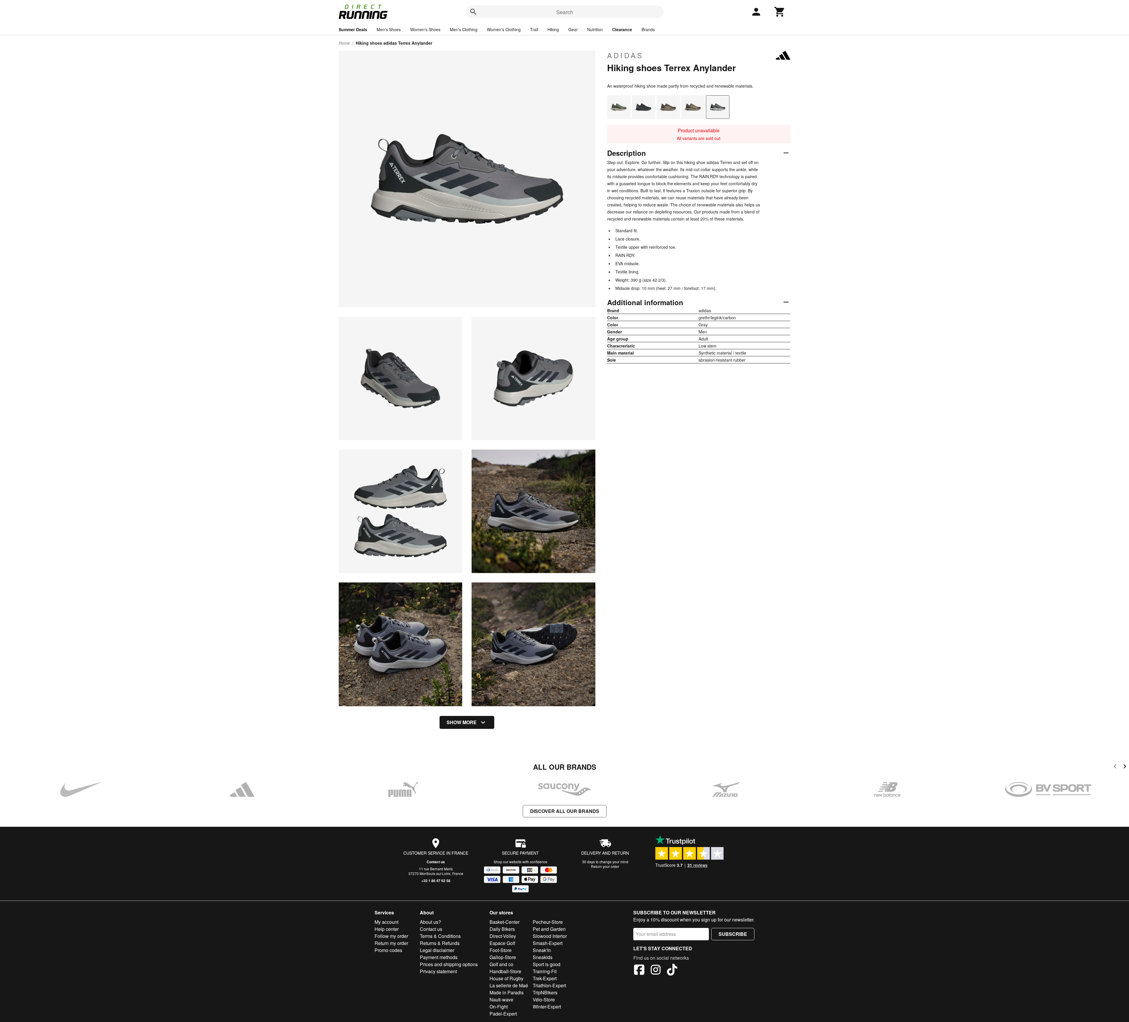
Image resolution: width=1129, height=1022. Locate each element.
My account (386, 922)
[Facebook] (639, 970)
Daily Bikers (502, 929)
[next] (1124, 767)
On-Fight (499, 1006)
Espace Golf (502, 943)
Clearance (622, 29)
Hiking (553, 29)
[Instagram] (656, 970)
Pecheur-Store (548, 922)
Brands (648, 29)
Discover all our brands (564, 811)
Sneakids (542, 957)
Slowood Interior (550, 936)
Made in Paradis (507, 992)
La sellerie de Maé (509, 985)
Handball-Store (505, 971)
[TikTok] (672, 970)
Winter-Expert (547, 1006)
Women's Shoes (425, 29)
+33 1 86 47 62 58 (435, 880)
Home (344, 43)
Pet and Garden (549, 929)
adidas (625, 55)
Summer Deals (353, 29)
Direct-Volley (503, 936)
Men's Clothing (463, 29)
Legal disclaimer (437, 950)
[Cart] (780, 12)
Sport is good (546, 964)
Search (564, 12)
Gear (573, 29)
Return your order (605, 866)
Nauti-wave (501, 999)
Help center (387, 929)
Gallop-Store (503, 957)
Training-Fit (545, 971)
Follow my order (391, 936)
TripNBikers (545, 992)
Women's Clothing (504, 29)
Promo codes (388, 950)
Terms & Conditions (440, 936)
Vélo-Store (544, 999)
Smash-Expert (547, 943)
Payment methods (438, 957)
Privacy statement (438, 971)
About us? (430, 922)
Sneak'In (542, 950)
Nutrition (595, 29)
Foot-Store (501, 950)
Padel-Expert (503, 1013)
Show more (462, 722)
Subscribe (733, 934)
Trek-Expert (545, 978)
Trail (534, 29)
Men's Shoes (389, 29)
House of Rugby (506, 978)
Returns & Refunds (440, 943)
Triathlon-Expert (549, 985)
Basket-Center (505, 922)
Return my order (391, 943)
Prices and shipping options (449, 964)
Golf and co (501, 964)
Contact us (436, 861)
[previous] (1115, 767)
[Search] (473, 11)
